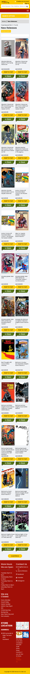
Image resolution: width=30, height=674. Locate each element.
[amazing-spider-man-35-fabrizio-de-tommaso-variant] (22, 263)
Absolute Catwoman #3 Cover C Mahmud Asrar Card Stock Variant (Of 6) (21, 107)
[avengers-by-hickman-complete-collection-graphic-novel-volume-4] (22, 306)
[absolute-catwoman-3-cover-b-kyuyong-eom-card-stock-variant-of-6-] (8, 91)
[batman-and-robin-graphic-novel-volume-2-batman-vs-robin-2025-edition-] (8, 392)
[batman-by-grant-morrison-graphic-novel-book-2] (8, 478)
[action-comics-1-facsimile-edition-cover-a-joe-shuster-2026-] (22, 177)
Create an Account (22, 1)
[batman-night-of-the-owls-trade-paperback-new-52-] (22, 521)
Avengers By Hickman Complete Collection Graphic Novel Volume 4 (21, 322)
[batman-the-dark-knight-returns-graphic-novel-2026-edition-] (22, 478)
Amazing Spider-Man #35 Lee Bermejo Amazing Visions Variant (7, 322)
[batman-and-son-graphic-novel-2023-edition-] (22, 392)
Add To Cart (8, 72)
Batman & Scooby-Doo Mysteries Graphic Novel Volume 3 (21, 364)
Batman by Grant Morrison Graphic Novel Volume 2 (6, 493)
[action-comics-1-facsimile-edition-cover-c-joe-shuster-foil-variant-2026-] (8, 220)
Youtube (20, 577)
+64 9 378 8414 (22, 571)
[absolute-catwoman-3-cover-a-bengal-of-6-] (22, 48)
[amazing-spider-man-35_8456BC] (8, 263)
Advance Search (6, 31)
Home (4, 21)
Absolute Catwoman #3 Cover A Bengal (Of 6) (21, 63)
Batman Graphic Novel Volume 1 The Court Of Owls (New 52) (7, 536)
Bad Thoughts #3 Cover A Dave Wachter (6, 364)
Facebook (20, 574)
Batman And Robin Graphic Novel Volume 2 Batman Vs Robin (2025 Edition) (7, 408)
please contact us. (18, 660)
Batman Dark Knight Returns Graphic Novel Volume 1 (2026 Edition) (21, 494)
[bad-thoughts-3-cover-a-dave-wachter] (8, 349)
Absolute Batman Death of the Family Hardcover (7, 63)
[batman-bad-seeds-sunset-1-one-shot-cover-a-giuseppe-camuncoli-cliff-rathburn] (8, 435)
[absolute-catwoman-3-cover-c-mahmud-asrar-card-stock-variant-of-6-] (22, 91)
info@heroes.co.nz (23, 568)
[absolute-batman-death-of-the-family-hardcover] (8, 48)
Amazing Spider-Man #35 (7, 277)
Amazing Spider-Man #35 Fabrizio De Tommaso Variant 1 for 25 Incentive (21, 279)
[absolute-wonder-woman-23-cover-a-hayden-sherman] (8, 177)
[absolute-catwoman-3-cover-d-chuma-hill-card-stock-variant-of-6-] (8, 134)
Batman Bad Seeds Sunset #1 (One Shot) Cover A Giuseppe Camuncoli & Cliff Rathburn (7, 451)
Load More (15, 556)
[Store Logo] (5, 2)
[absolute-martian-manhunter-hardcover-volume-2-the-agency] (22, 134)
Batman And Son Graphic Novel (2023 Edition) (21, 407)
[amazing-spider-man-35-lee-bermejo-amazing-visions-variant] (8, 306)
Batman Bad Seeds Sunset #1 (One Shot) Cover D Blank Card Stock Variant (21, 451)
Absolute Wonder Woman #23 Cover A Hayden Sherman (7, 192)
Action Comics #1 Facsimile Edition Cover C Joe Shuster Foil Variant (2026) (7, 236)
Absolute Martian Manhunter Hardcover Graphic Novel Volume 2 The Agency (21, 150)
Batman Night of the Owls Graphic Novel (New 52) (21, 536)
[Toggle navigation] (28, 10)
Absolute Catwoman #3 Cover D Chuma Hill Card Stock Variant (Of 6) (7, 150)
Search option (8, 16)
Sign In (26, 3)
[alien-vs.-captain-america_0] (22, 220)
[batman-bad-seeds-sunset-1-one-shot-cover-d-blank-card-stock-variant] (22, 435)
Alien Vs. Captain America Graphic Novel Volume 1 (20, 235)
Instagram (21, 581)
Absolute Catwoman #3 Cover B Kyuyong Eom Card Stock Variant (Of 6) (7, 107)
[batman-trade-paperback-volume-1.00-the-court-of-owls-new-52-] (8, 521)
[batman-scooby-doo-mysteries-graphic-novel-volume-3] (22, 349)
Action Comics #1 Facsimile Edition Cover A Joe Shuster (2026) (21, 193)
